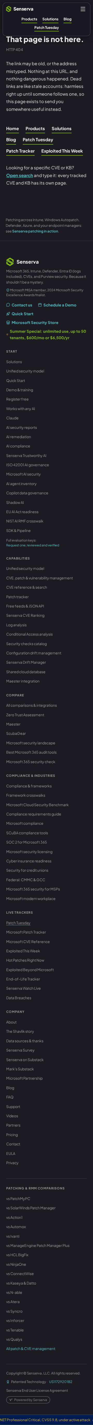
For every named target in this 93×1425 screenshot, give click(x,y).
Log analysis (16, 624)
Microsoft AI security (23, 474)
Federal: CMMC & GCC (25, 879)
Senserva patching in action (35, 231)
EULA (10, 1153)
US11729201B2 (60, 1381)
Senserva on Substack (25, 1059)
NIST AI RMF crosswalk (24, 521)
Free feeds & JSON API (25, 606)
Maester (13, 724)
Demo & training (19, 389)
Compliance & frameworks (29, 786)
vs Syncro (14, 1311)
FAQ (9, 1097)
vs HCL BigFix (17, 1254)
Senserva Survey (20, 1050)
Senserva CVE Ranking (25, 615)
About (11, 1022)
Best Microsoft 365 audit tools (31, 752)
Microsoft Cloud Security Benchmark (37, 804)
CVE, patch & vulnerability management (39, 578)
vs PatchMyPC (18, 1198)
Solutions (50, 19)
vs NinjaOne (16, 1264)
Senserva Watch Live (23, 988)
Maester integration (23, 681)
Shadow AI (15, 502)
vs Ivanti (12, 1236)
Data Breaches (18, 997)
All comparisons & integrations (31, 705)
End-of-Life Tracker (23, 979)
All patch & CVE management (30, 1348)
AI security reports (21, 427)
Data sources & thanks (24, 1040)
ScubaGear (16, 733)
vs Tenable (15, 1330)
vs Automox (16, 1226)
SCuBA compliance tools (27, 832)
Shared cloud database (25, 671)
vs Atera (13, 1301)
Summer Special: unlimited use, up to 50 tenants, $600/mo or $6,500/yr (48, 334)
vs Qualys (14, 1339)
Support (13, 1106)
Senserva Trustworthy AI (26, 455)
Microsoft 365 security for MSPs (33, 889)
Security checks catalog (26, 643)
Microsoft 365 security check (30, 761)
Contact (13, 1143)
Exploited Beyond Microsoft (30, 969)
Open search (19, 175)
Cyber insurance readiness (28, 861)
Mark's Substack (20, 1068)
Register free (17, 399)
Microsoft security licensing (29, 851)
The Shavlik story (20, 1031)
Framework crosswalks (25, 795)
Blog (68, 19)
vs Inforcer (15, 1320)
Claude (12, 417)
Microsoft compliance (24, 823)
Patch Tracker (20, 151)
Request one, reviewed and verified (32, 545)
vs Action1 (14, 1217)
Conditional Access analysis (29, 634)
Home (12, 128)
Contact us (22, 305)
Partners (13, 1125)
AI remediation (18, 436)
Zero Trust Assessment (25, 714)
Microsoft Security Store (35, 322)
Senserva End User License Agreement (37, 1390)
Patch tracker (17, 596)
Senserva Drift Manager (26, 662)
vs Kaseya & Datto (21, 1283)
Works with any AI (20, 408)
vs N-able (14, 1292)
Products (29, 19)
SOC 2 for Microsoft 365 (26, 842)
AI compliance (18, 446)
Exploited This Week (62, 151)
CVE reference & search (26, 587)
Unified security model (25, 371)
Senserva (23, 9)
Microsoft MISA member (28, 290)
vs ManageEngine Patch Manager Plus (37, 1245)
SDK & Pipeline (18, 530)
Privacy (12, 1162)
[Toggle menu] (83, 9)
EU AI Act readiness (22, 511)
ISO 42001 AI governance (27, 464)
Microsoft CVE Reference (28, 941)
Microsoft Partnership (24, 1078)
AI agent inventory (21, 483)
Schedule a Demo (59, 305)
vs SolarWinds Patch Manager (31, 1207)
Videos (12, 1115)
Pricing (12, 1134)
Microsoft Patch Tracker (26, 932)
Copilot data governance (27, 492)
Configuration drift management (33, 653)
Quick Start (22, 313)
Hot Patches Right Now (25, 960)
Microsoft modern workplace (31, 898)
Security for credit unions (27, 870)
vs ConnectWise (20, 1273)
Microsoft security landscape (30, 742)
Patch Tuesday (46, 27)
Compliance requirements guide (33, 814)
